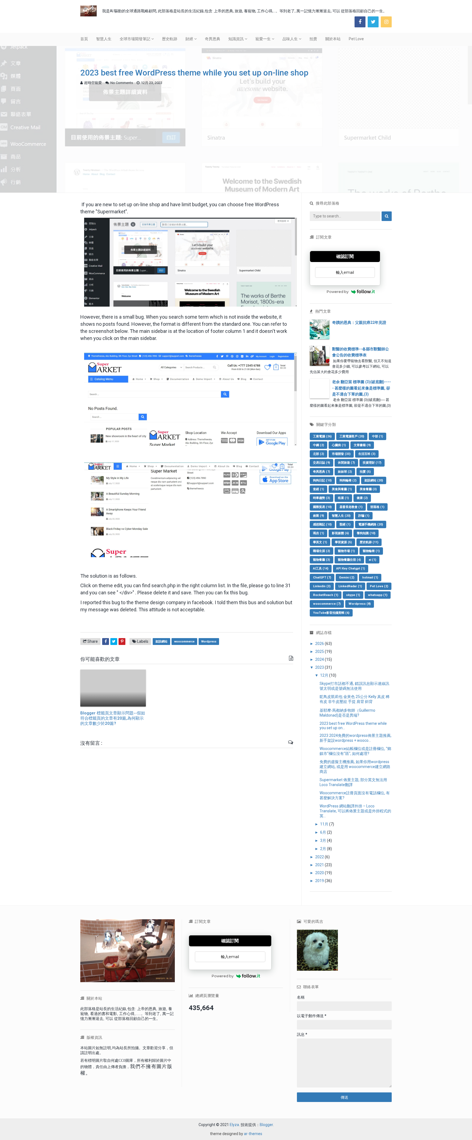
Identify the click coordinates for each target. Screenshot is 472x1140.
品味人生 (290, 39)
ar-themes (253, 1134)
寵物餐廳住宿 (349, 560)
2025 (320, 651)
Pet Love (356, 39)
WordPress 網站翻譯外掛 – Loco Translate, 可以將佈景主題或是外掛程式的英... (355, 811)
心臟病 (339, 445)
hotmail (370, 577)
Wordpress (208, 641)
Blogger (266, 1124)
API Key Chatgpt (350, 568)
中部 (377, 436)
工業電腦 (322, 436)
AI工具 (320, 568)
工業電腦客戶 (352, 436)
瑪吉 (318, 533)
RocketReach (325, 595)
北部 (318, 454)
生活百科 (366, 454)
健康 (362, 498)
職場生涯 (321, 551)
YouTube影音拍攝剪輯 (331, 613)
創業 (318, 515)
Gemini (346, 577)
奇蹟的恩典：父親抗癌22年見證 (359, 322)
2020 (320, 873)
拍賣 (313, 39)
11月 (324, 824)
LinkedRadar (350, 586)
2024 (320, 659)
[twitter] (373, 21)
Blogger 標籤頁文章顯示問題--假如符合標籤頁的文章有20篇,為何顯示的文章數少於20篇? (112, 718)
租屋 (343, 498)
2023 (320, 667)
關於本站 (333, 39)
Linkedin (322, 586)
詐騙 (363, 515)
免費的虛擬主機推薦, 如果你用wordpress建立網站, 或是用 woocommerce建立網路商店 (355, 767)
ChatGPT (322, 577)
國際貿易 (322, 507)
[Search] (387, 216)
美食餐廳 (368, 489)
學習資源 (343, 542)
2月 (323, 849)
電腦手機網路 (370, 524)
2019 (320, 881)
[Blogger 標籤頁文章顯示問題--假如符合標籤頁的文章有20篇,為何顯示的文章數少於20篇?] (113, 688)
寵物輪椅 (371, 551)
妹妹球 (345, 471)
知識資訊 (236, 39)
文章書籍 (362, 445)
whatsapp (377, 595)
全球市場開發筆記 (135, 39)
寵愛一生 (263, 39)
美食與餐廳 (342, 489)
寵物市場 (346, 551)
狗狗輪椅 (348, 480)
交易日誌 (321, 462)
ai (372, 560)
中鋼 (318, 445)
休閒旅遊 (346, 462)
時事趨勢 (321, 498)
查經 (318, 489)
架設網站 (161, 641)
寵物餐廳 (321, 560)
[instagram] (386, 21)
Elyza (234, 1124)
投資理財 (372, 462)
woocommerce (184, 641)
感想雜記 (322, 524)
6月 (323, 832)
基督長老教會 (351, 507)
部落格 (377, 507)
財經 (189, 39)
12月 (324, 675)
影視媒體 (340, 533)
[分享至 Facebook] (105, 641)
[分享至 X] (113, 641)
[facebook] (360, 21)
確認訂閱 (345, 256)
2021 (320, 865)
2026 (320, 643)
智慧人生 (103, 39)
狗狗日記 (322, 480)
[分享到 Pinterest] (122, 641)
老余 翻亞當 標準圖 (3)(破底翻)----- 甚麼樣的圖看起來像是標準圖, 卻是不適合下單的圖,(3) (361, 388)
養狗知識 (366, 533)
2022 (320, 857)
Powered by (338, 291)
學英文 (320, 542)
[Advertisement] (236, 129)
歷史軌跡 (169, 39)
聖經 (345, 524)
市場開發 (341, 454)
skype (353, 595)
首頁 (84, 39)
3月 (323, 840)
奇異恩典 (212, 39)
